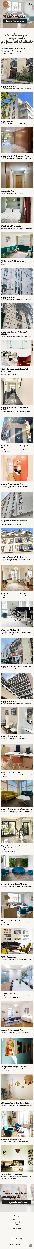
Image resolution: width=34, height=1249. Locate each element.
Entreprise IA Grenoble (10, 630)
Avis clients (17, 1222)
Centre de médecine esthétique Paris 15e (16, 594)
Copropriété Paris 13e (9, 701)
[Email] (21, 1239)
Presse (17, 1224)
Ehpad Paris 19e (7, 121)
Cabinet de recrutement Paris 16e (13, 484)
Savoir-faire (17, 1218)
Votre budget (8, 49)
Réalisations (17, 1220)
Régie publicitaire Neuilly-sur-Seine (15, 921)
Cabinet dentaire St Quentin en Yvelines (16, 809)
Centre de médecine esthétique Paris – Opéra (15, 447)
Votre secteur (16, 51)
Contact (17, 1226)
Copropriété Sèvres (8, 297)
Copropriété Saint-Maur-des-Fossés (15, 156)
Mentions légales (17, 1228)
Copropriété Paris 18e (9, 86)
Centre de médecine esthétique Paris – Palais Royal (15, 370)
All (2, 49)
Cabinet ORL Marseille (10, 773)
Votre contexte (20, 49)
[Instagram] (17, 1239)
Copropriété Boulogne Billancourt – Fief (16, 666)
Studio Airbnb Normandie (11, 226)
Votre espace (5, 51)
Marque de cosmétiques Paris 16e (14, 1066)
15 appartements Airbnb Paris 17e (14, 521)
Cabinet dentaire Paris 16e (11, 736)
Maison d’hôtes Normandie (11, 1174)
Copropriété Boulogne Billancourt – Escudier (14, 333)
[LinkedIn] (12, 1239)
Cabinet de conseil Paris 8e (11, 1139)
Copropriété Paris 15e (9, 191)
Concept (17, 1216)
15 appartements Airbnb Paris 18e (14, 557)
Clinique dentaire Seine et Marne (14, 884)
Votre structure (6, 53)
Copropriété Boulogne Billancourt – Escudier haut (14, 847)
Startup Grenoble (8, 993)
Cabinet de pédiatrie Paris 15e (12, 261)
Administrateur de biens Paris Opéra (15, 1103)
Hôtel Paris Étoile (8, 957)
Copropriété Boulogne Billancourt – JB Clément (16, 408)
